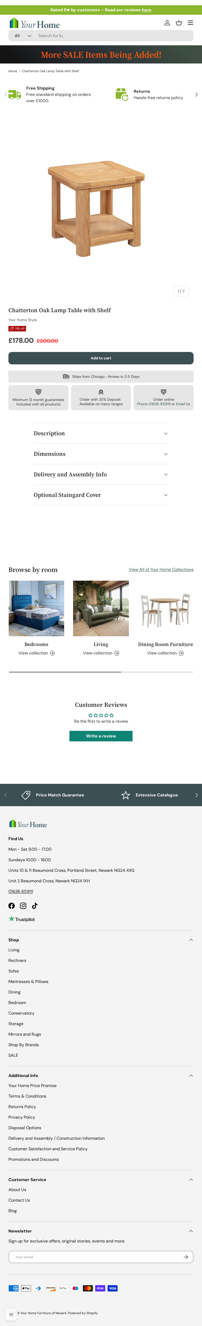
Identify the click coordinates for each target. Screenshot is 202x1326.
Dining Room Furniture (165, 644)
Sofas (13, 971)
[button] (179, 22)
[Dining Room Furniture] (165, 608)
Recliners (17, 960)
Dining (14, 992)
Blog (12, 1211)
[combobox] (101, 35)
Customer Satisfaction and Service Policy (48, 1149)
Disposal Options (24, 1128)
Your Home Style (22, 319)
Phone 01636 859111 (153, 404)
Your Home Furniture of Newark (44, 1313)
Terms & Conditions (27, 1096)
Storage (15, 1023)
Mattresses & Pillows (28, 981)
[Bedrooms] (36, 608)
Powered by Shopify (83, 1313)
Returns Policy (22, 1106)
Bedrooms (36, 644)
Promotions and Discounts (33, 1159)
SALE (13, 1055)
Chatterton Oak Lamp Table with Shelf (50, 71)
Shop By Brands (23, 1045)
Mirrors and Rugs (24, 1034)
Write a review (101, 736)
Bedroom (17, 1002)
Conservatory (21, 1013)
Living (101, 644)
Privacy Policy (21, 1117)
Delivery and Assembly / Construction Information (56, 1138)
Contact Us (19, 1200)
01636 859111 (20, 891)
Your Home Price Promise (32, 1085)
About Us (17, 1189)
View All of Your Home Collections (161, 569)
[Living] (101, 608)
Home (12, 71)
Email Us (183, 404)
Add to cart (101, 358)
